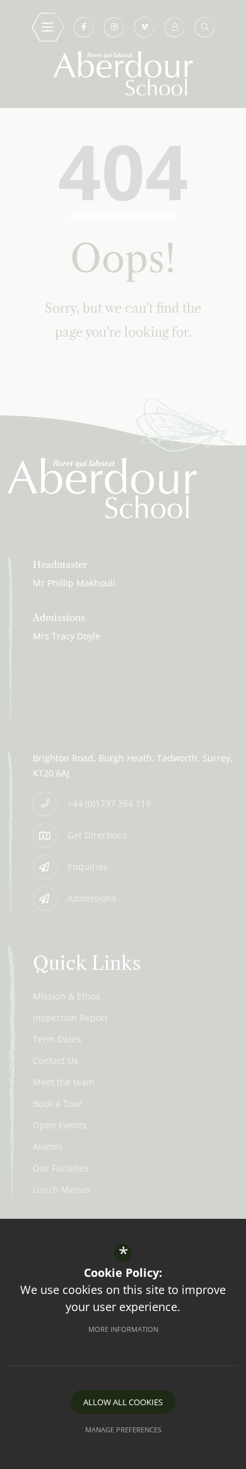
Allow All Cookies (123, 1402)
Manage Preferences (123, 1429)
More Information (123, 1329)
